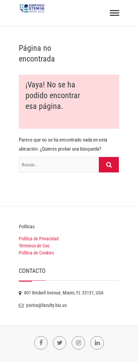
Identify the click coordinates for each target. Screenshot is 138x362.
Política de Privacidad (39, 238)
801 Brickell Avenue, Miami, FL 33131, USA (63, 292)
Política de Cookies (36, 252)
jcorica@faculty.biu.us (46, 305)
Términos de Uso (34, 245)
